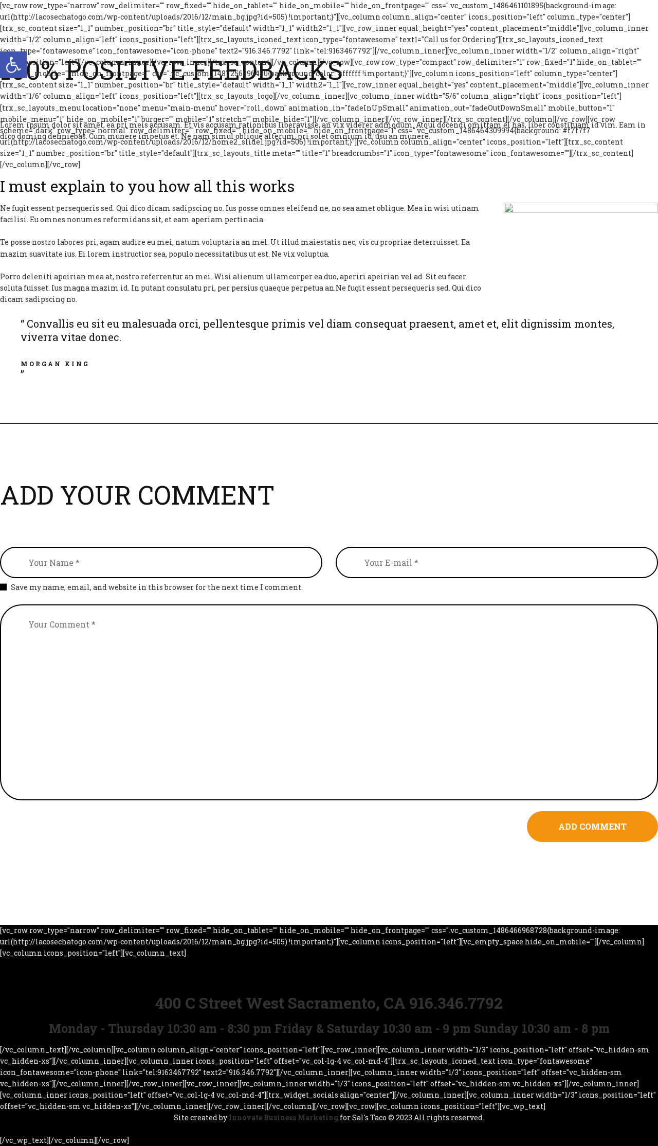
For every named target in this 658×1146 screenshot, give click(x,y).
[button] (13, 64)
